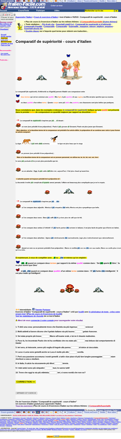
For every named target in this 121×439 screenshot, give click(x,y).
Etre (103, 419)
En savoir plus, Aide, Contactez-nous (37, 428)
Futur (19, 420)
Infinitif (90, 420)
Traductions (77, 424)
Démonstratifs (92, 419)
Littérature (10, 421)
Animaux (48, 418)
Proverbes (88, 423)
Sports (15, 424)
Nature (84, 421)
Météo (79, 421)
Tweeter (38, 310)
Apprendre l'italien (24, 17)
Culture (71, 412)
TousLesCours (90, 412)
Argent (54, 418)
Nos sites (112, 412)
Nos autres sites (5, 54)
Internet (95, 420)
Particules (11, 423)
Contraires (41, 419)
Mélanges (59, 421)
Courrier (58, 419)
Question (2, 424)
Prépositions (96, 423)
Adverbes (36, 418)
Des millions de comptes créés (6, 24)
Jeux (79, 412)
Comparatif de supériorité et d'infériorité (93, 24)
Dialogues (73, 419)
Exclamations (109, 419)
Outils (102, 412)
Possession (50, 423)
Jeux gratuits (4, 53)
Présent (103, 423)
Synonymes (45, 424)
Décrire (85, 419)
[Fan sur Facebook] (90, 410)
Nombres (89, 421)
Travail (83, 424)
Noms (94, 421)
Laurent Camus (21, 428)
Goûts (33, 420)
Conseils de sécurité (69, 428)
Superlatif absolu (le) (33, 29)
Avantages (4, 29)
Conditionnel (3, 419)
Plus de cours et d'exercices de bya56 (44, 314)
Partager (46, 310)
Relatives (9, 424)
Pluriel (30, 423)
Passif (16, 423)
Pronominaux (65, 423)
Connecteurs (28, 419)
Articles (63, 418)
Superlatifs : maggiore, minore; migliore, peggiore (91, 26)
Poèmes (57, 423)
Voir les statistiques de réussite (29, 316)
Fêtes (23, 420)
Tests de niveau (58, 424)
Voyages (2, 425)
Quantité (115, 423)
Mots (40, 421)
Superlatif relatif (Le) (65, 24)
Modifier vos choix (81, 429)
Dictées (79, 419)
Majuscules (29, 421)
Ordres (119, 421)
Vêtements (9, 425)
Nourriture (100, 421)
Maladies (35, 421)
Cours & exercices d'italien (46, 17)
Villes (109, 424)
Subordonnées (36, 424)
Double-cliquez (32, 31)
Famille (116, 419)
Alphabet (42, 418)
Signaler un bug (7, 43)
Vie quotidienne (102, 424)
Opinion (113, 421)
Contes (35, 419)
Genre (28, 420)
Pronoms (72, 423)
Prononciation (80, 423)
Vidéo (95, 424)
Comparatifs (49, 26)
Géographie (62, 420)
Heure (68, 420)
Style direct (21, 424)
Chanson (80, 418)
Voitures (114, 424)
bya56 (81, 312)
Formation (14, 420)
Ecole (98, 419)
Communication (88, 418)
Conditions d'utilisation (55, 428)
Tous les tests (69, 424)
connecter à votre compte (42, 320)
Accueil (3, 11)
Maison (22, 421)
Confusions (11, 419)
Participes (4, 423)
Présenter (109, 423)
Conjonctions (19, 419)
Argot (58, 418)
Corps (46, 419)
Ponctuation (42, 423)
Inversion (101, 420)
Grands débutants (48, 420)
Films (8, 420)
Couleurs (52, 419)
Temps (51, 424)
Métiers (74, 421)
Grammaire (39, 420)
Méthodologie (67, 421)
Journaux (111, 420)
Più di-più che (48, 24)
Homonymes (74, 420)
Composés (112, 418)
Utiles (56, 11)
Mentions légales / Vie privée (60, 429)
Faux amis (3, 420)
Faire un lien (5, 45)
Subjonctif (28, 424)
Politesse (35, 423)
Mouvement (46, 421)
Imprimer (4, 38)
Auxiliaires (74, 418)
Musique (53, 421)
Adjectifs (29, 418)
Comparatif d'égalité (33, 26)
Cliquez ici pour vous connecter (7, 18)
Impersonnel (83, 420)
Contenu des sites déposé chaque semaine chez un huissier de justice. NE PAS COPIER (25, 429)
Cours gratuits (7, 412)
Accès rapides (6, 36)
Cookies (72, 429)
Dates (67, 419)
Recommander (6, 42)
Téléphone (89, 424)
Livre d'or (4, 40)
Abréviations (16, 418)
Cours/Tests (23, 11)
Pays (25, 423)
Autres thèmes (110, 22)
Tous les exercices (24, 406)
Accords (23, 418)
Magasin (16, 421)
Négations (107, 421)
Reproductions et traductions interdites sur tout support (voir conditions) (96, 428)
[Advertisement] (7, 73)
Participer (40, 11)
